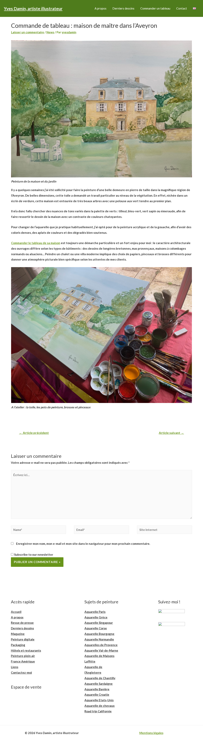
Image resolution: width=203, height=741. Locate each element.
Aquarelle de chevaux (99, 705)
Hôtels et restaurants (26, 650)
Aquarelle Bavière (96, 689)
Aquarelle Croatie (96, 694)
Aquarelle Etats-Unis (99, 700)
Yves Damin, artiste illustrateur (33, 8)
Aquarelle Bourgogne (99, 634)
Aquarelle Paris (94, 611)
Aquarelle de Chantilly (99, 678)
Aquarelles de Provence (101, 645)
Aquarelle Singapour (98, 622)
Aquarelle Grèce (95, 617)
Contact (181, 8)
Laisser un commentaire (27, 32)
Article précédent (34, 433)
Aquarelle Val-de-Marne (101, 650)
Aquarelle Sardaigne (98, 683)
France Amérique (23, 661)
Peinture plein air (23, 656)
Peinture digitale (22, 639)
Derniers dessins (123, 8)
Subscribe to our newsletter (33, 554)
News (50, 32)
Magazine (18, 634)
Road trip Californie (98, 711)
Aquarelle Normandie (99, 639)
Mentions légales (151, 733)
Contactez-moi (21, 672)
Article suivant (171, 433)
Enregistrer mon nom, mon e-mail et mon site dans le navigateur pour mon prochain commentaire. (83, 543)
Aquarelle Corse (95, 628)
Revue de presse (22, 622)
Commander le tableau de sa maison (35, 243)
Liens (14, 667)
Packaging (18, 645)
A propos (100, 8)
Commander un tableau (155, 8)
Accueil (16, 611)
